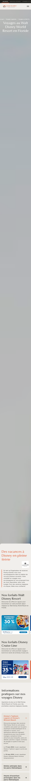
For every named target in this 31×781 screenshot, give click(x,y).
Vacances (5, 1)
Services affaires (15, 1)
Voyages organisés (11, 19)
